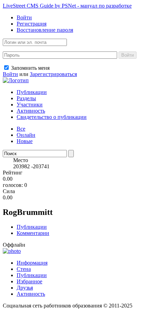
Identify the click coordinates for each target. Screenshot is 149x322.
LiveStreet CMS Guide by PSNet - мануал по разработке (67, 6)
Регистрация (31, 24)
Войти (24, 17)
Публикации (32, 92)
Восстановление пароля (45, 30)
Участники (30, 104)
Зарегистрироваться (53, 74)
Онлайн (26, 135)
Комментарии (33, 233)
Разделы (26, 98)
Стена (24, 269)
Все (21, 129)
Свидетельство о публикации (52, 117)
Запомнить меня (30, 68)
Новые (25, 141)
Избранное (29, 281)
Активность (31, 111)
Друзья (25, 288)
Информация (32, 263)
